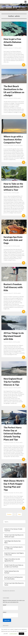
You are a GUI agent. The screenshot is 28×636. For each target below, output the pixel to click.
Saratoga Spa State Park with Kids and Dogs (13, 240)
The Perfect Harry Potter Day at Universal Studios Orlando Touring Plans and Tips (13, 433)
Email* (5, 612)
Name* (5, 605)
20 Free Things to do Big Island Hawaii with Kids (14, 336)
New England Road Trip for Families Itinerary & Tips (13, 381)
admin (20, 48)
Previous (9, 514)
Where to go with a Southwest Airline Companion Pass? (13, 139)
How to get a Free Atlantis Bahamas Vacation (12, 42)
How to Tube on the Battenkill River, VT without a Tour (13, 186)
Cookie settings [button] (13, 633)
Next (19, 514)
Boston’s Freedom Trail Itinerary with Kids (13, 287)
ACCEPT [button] (21, 633)
